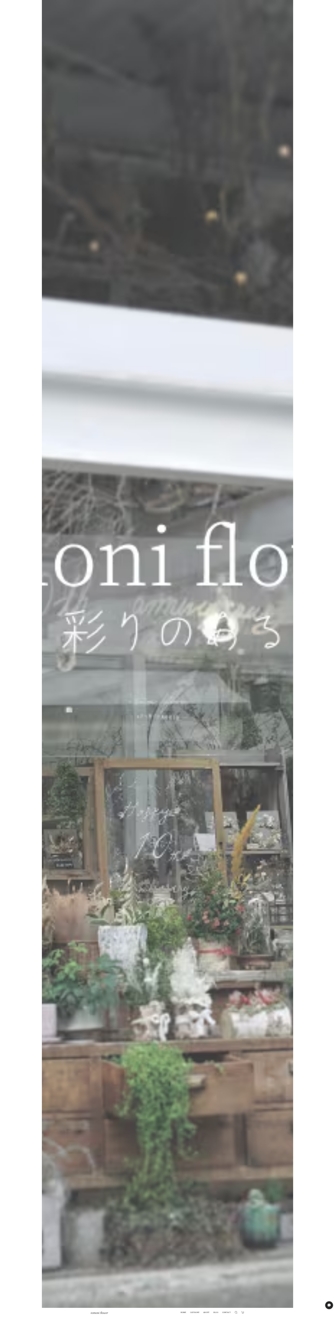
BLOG (215, 1312)
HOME (183, 1312)
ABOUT (206, 1312)
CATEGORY (194, 1312)
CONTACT (226, 1312)
